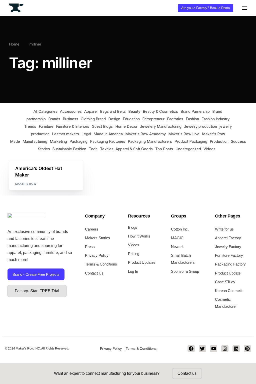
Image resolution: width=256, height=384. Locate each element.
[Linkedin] (236, 348)
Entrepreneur (153, 118)
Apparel (91, 111)
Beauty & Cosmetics (160, 111)
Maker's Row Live (184, 134)
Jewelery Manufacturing (161, 126)
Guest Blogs (102, 126)
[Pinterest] (247, 348)
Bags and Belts (113, 111)
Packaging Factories (107, 141)
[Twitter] (202, 348)
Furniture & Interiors (72, 126)
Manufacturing (34, 141)
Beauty (134, 111)
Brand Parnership (195, 111)
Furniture (46, 126)
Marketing (58, 141)
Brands (54, 118)
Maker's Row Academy (145, 134)
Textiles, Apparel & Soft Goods (126, 148)
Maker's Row (25, 184)
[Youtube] (213, 348)
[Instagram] (224, 348)
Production (219, 141)
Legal (86, 134)
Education (131, 118)
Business (70, 118)
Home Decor (126, 126)
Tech (93, 148)
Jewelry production (200, 126)
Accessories (71, 111)
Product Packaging (190, 141)
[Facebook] (191, 348)
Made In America (108, 134)
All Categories (46, 111)
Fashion (192, 118)
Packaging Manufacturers (150, 141)
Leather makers (65, 134)
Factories (175, 118)
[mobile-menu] (242, 8)
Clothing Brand (93, 118)
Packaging (79, 141)
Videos (210, 148)
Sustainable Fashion (69, 148)
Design (114, 118)
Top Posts (164, 148)
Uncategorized (188, 148)
